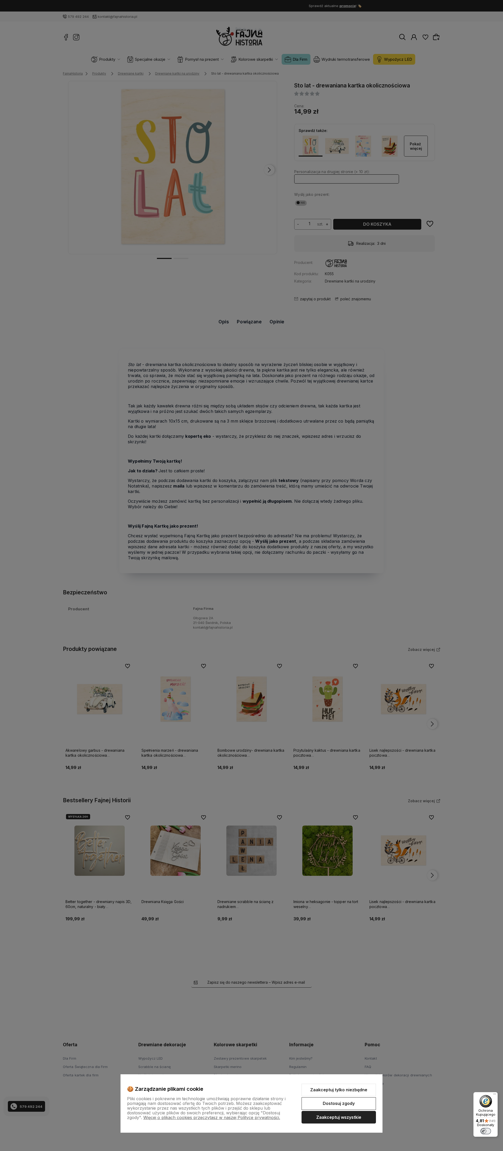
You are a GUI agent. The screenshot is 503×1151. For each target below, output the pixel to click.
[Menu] (494, 1095)
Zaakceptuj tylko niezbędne (338, 1089)
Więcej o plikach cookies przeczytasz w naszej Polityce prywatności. (211, 1117)
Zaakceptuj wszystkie (338, 1117)
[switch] (485, 1131)
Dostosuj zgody (339, 1103)
